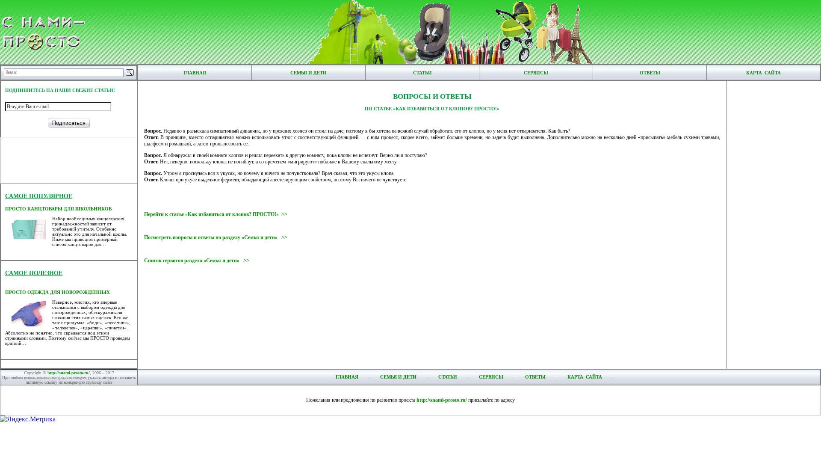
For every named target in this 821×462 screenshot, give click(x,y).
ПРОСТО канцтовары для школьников (58, 208)
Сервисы (536, 72)
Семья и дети (308, 72)
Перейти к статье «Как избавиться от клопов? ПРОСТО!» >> (215, 214)
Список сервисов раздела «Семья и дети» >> (196, 261)
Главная (194, 72)
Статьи (422, 72)
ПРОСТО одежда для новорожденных (57, 292)
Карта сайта (763, 72)
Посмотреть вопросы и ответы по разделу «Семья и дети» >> (215, 237)
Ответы (650, 72)
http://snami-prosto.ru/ (68, 372)
